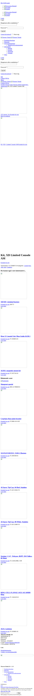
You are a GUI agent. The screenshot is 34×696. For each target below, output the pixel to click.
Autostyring (24, 84)
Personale (10, 51)
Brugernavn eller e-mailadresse (10, 23)
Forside (3, 84)
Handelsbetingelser (6, 650)
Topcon (7, 84)
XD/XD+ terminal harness (10, 302)
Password (4, 28)
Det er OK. (8, 691)
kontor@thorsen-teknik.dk (12, 642)
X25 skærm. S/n (5, 114)
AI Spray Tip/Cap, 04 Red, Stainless (14, 487)
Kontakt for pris (14, 114)
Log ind (3, 31)
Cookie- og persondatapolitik (9, 652)
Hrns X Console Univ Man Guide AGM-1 (15, 336)
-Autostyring (27, 265)
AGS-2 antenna (6, 629)
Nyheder (10, 53)
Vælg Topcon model (15, 84)
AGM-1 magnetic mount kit (11, 371)
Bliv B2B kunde (5, 3)
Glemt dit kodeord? (6, 34)
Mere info (3, 691)
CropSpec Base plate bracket (11, 419)
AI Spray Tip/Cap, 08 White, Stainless (14, 522)
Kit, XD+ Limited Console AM (9, 144)
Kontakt (10, 50)
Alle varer (3, 267)
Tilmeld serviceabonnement (15, 45)
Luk (2, 685)
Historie (10, 48)
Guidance (9, 267)
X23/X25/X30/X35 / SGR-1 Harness (13, 453)
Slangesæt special (7, 384)
